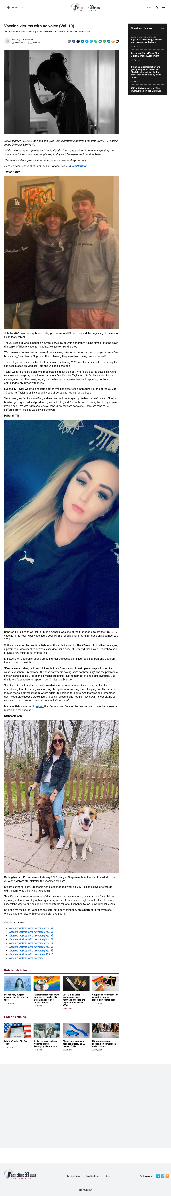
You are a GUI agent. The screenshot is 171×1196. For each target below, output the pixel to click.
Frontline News (73, 1176)
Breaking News (92, 1176)
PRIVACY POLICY (85, 1190)
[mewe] (108, 41)
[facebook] (73, 41)
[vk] (100, 41)
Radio (108, 1176)
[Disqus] (85, 1106)
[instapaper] (78, 41)
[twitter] (87, 41)
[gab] (104, 41)
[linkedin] (82, 41)
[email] (69, 41)
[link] (85, 7)
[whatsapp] (95, 41)
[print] (117, 41)
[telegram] (91, 41)
